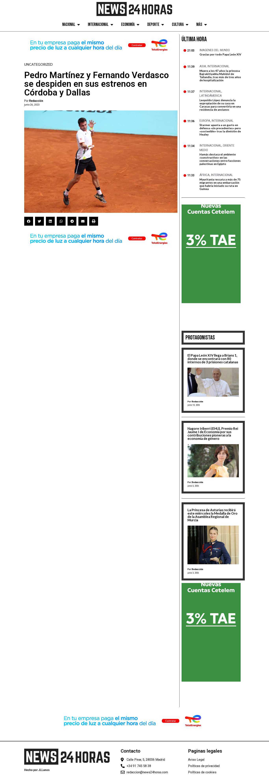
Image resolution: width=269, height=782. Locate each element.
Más (199, 24)
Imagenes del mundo (214, 50)
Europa (204, 120)
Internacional (98, 24)
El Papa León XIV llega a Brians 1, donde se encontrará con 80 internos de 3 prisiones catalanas (212, 358)
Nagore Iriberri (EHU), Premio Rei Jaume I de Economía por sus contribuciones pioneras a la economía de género (212, 433)
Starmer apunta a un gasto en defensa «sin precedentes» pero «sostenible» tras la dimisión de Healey (220, 129)
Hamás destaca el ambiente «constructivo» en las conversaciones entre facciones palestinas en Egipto (220, 159)
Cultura (178, 24)
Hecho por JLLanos (37, 770)
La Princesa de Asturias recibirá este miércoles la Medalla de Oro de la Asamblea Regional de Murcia (212, 515)
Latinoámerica (210, 95)
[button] (28, 221)
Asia (202, 66)
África (204, 175)
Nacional (68, 24)
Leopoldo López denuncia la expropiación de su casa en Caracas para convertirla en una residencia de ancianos (220, 104)
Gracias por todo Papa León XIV (220, 54)
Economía (128, 24)
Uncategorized (38, 64)
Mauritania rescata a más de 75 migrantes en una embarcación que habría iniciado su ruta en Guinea (219, 184)
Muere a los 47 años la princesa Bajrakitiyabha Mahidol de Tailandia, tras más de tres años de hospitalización (220, 75)
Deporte (153, 24)
